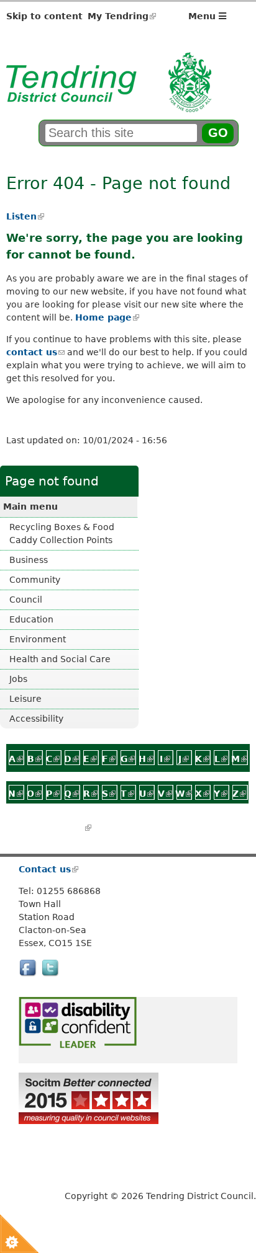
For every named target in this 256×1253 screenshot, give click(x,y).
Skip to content (44, 16)
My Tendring (122, 16)
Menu (203, 16)
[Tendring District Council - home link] (108, 105)
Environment (37, 639)
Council (25, 599)
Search (70, 828)
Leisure (25, 699)
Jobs (18, 679)
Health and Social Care (60, 659)
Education (31, 619)
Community (34, 580)
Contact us (48, 869)
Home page (106, 317)
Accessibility (36, 719)
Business (28, 560)
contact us (35, 352)
